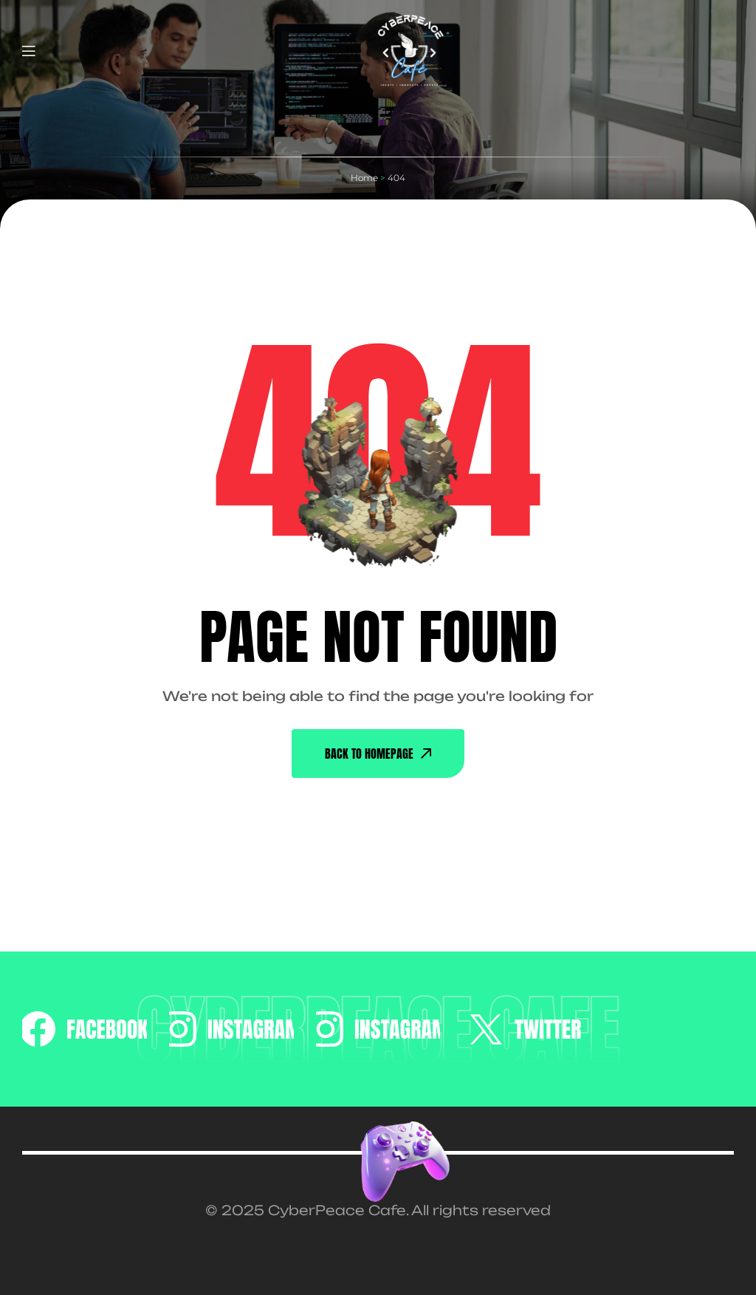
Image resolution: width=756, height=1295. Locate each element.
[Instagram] (231, 1029)
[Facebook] (84, 1029)
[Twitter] (525, 1029)
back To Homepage (369, 753)
